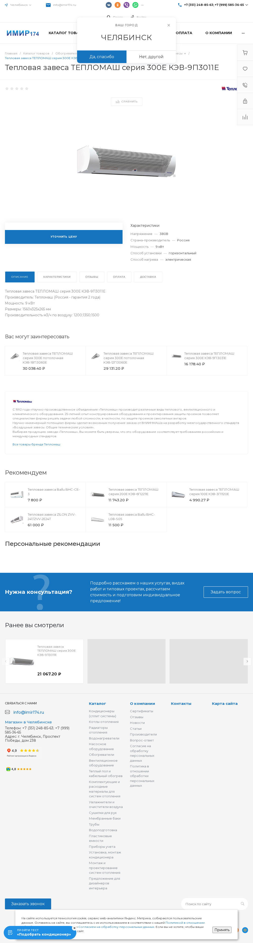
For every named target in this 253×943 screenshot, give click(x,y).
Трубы (94, 824)
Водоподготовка (103, 830)
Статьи (136, 729)
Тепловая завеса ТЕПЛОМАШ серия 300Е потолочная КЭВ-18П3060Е (48, 357)
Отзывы (136, 717)
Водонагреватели (104, 738)
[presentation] (6, 662)
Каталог (97, 703)
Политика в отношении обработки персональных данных (142, 775)
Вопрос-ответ (142, 740)
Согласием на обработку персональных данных (116, 927)
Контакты (181, 703)
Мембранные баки (105, 818)
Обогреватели (101, 755)
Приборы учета (102, 847)
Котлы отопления (104, 722)
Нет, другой (151, 56)
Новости (137, 723)
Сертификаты (141, 711)
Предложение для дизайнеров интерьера (104, 883)
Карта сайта (225, 703)
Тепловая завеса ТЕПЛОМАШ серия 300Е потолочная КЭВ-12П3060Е (129, 357)
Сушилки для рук (103, 813)
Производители (143, 734)
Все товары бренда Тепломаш (36, 444)
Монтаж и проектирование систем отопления (104, 867)
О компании (142, 703)
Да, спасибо (101, 56)
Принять (222, 930)
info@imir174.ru (64, 5)
